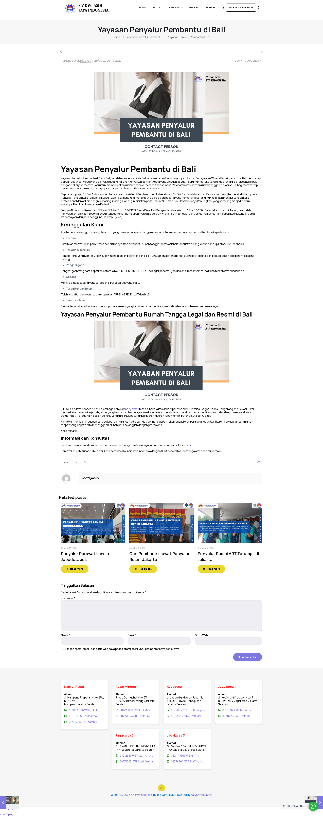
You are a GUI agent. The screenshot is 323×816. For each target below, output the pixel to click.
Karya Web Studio (201, 795)
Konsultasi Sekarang (241, 7)
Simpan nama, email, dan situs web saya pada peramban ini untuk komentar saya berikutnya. (122, 649)
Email (132, 635)
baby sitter (132, 409)
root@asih (86, 60)
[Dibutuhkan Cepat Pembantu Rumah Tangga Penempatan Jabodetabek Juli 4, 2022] (9, 802)
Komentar (68, 598)
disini (187, 445)
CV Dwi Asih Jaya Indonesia (136, 795)
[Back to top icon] (161, 787)
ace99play (6, 814)
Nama (65, 635)
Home (116, 37)
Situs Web (201, 635)
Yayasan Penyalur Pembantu (144, 37)
